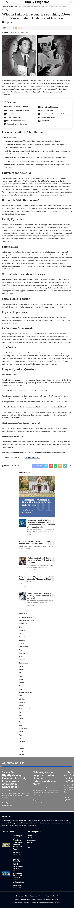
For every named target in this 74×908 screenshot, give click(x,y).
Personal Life (11, 114)
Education (22, 660)
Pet (20, 712)
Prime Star (17, 852)
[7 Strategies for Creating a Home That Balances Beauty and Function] (37, 486)
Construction (23, 646)
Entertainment (23, 663)
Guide (21, 686)
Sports (21, 732)
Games (21, 682)
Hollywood (35, 364)
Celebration (23, 637)
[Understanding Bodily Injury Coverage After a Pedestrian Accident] (22, 561)
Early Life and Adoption (49, 107)
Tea (20, 735)
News (21, 705)
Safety (21, 722)
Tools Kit (22, 748)
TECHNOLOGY (23, 741)
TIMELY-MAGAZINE (32, 458)
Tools (21, 745)
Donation (22, 653)
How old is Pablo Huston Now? (17, 110)
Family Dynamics (46, 110)
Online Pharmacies (25, 709)
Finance (21, 669)
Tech (20, 738)
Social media (23, 728)
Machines (22, 702)
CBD (20, 633)
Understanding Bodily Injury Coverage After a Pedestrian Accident (39, 560)
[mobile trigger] (3, 2)
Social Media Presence (14, 117)
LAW (20, 696)
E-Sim (21, 656)
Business (22, 630)
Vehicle (21, 754)
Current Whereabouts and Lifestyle (53, 114)
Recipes (21, 718)
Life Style (22, 699)
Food (21, 676)
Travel (21, 751)
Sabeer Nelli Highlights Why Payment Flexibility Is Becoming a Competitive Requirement (14, 779)
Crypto (21, 650)
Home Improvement (25, 692)
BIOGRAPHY (23, 624)
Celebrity (5, 10)
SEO (20, 725)
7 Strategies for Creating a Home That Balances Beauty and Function (36, 502)
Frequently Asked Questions (17, 124)
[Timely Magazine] (37, 2)
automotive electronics (26, 620)
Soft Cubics (55, 899)
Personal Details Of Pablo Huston (18, 106)
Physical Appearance (48, 117)
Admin (6, 32)
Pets (20, 715)
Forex (21, 679)
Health (21, 689)
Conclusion (45, 121)
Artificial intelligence (25, 617)
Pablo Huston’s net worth (15, 121)
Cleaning (22, 643)
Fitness (21, 673)
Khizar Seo (17, 885)
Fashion (21, 666)
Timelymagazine (25, 899)
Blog (20, 627)
